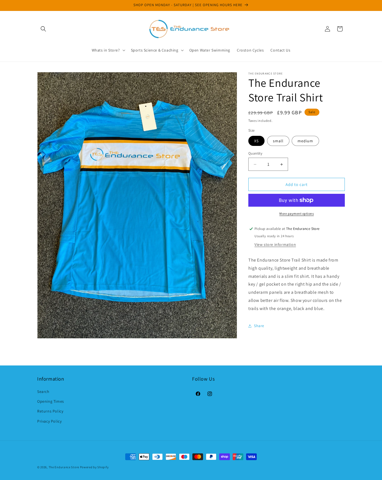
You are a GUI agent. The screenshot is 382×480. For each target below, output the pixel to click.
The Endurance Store (64, 467)
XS (256, 140)
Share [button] (259, 325)
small (278, 140)
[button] (43, 29)
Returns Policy (50, 411)
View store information (275, 244)
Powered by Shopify (94, 467)
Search (43, 391)
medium (305, 140)
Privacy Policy (49, 421)
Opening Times (50, 401)
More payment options (296, 213)
